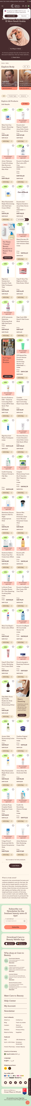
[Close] (29, 1079)
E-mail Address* (10, 919)
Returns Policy (8, 1032)
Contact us (19, 1020)
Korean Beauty (20, 1047)
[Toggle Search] (5, 6)
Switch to (11, 16)
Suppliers (19, 1032)
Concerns (23, 96)
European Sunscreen (19, 1043)
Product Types (12, 96)
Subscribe (15, 927)
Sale (5, 1040)
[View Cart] (26, 6)
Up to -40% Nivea (9, 1042)
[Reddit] (20, 1082)
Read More (16, 57)
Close (28, 11)
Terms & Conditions (19, 1026)
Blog (5, 1022)
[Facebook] (10, 1082)
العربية (12, 1061)
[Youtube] (25, 1082)
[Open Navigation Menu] (2, 6)
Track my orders (21, 1022)
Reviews (6, 1030)
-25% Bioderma (20, 1040)
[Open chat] (27, 1102)
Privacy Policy (20, 1030)
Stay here (23, 16)
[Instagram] (5, 1082)
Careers (6, 1025)
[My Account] (23, 6)
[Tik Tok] (15, 1082)
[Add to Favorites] (13, 109)
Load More (15, 866)
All (3, 96)
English (6, 1061)
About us (7, 1020)
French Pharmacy (9, 1047)
